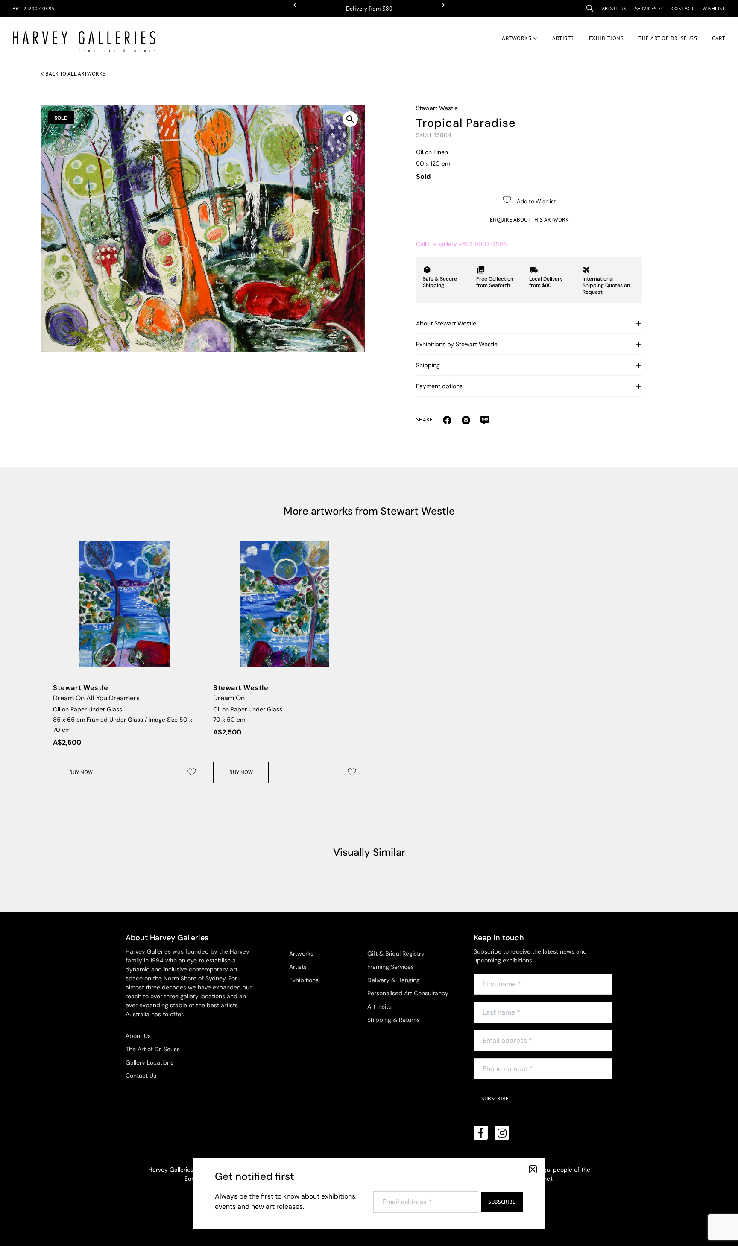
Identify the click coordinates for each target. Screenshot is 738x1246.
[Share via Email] (447, 419)
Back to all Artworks (75, 73)
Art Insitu (379, 1006)
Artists (563, 38)
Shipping (428, 365)
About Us (138, 1036)
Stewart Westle (437, 108)
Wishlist (714, 8)
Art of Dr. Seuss (667, 38)
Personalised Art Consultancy (407, 993)
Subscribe (495, 1098)
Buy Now (81, 772)
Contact (682, 8)
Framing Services (390, 967)
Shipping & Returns (393, 1020)
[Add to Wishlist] (191, 772)
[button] (294, 5)
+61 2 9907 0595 (34, 8)
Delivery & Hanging (393, 980)
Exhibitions (606, 38)
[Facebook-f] (481, 1133)
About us (614, 8)
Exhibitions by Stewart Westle (457, 344)
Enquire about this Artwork (529, 219)
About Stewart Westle (446, 323)
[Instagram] (502, 1133)
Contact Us (141, 1075)
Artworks (516, 38)
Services (646, 8)
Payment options (439, 386)
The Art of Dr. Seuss (153, 1049)
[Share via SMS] (484, 419)
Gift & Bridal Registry (396, 953)
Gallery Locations (149, 1062)
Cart (718, 38)
